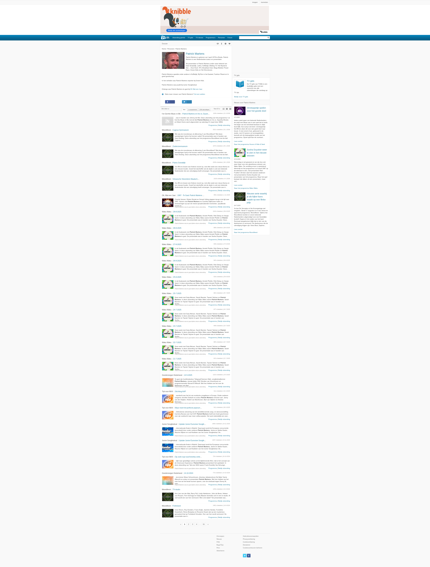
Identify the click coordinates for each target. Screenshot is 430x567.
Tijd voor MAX (167, 391)
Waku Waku (166, 212)
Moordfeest (166, 130)
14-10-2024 (188, 473)
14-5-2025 (188, 375)
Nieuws (219, 539)
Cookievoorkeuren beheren (252, 548)
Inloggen (255, 2)
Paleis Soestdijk (179, 163)
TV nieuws (199, 38)
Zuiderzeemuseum (180, 146)
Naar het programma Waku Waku (246, 188)
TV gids (190, 38)
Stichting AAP (180, 391)
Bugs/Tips (220, 545)
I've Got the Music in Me (171, 114)
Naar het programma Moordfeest (245, 232)
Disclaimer (246, 545)
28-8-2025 (177, 228)
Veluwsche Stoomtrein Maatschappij (187, 179)
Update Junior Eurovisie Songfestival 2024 (196, 424)
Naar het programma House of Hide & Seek (249, 144)
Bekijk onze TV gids (241, 97)
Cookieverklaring (249, 542)
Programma (213, 125)
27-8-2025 (177, 244)
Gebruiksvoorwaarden (251, 536)
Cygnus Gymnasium (181, 130)
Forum (230, 38)
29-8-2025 (177, 212)
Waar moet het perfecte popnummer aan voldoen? (194, 408)
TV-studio (176, 489)
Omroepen (220, 536)
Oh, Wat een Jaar (169, 195)
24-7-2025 (177, 310)
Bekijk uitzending (224, 125)
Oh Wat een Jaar (196, 89)
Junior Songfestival (169, 424)
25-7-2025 (177, 293)
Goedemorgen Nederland (172, 375)
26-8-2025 (177, 261)
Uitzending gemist (178, 38)
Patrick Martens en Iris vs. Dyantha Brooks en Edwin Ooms (205, 114)
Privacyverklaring (249, 539)
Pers (218, 548)
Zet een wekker (199, 94)
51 (204, 524)
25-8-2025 (177, 277)
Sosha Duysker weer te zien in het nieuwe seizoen (257, 153)
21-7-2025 (177, 359)
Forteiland (177, 506)
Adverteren (220, 551)
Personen (221, 38)
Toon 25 (216, 109)
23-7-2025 (177, 326)
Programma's (210, 38)
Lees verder (238, 141)
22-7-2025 (177, 342)
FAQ (218, 542)
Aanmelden (264, 2)
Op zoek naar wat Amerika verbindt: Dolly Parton (194, 457)
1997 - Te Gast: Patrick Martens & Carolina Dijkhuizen (198, 195)
